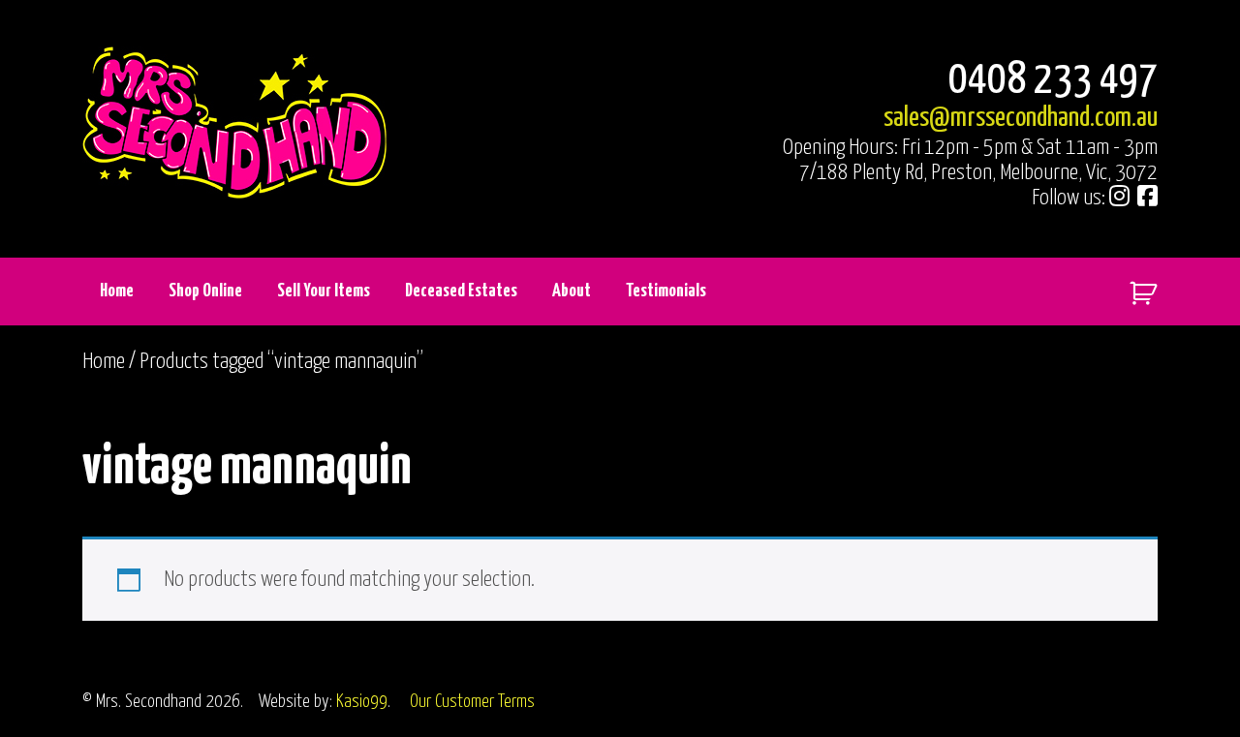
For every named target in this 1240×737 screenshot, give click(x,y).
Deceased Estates (461, 291)
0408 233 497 (1053, 81)
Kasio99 (362, 701)
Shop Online (205, 291)
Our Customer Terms (472, 701)
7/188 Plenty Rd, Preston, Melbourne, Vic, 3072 (978, 173)
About (571, 291)
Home (117, 291)
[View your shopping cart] (1136, 288)
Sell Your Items (323, 291)
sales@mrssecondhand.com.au (1021, 118)
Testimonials (666, 291)
